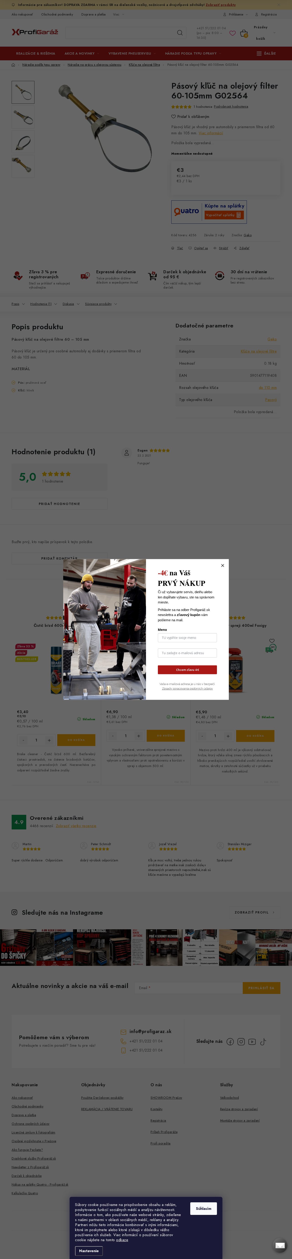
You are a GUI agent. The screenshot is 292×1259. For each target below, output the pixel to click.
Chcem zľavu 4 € (187, 670)
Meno (162, 629)
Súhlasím (203, 1208)
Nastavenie (89, 1251)
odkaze (122, 1240)
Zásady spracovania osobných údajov (187, 688)
